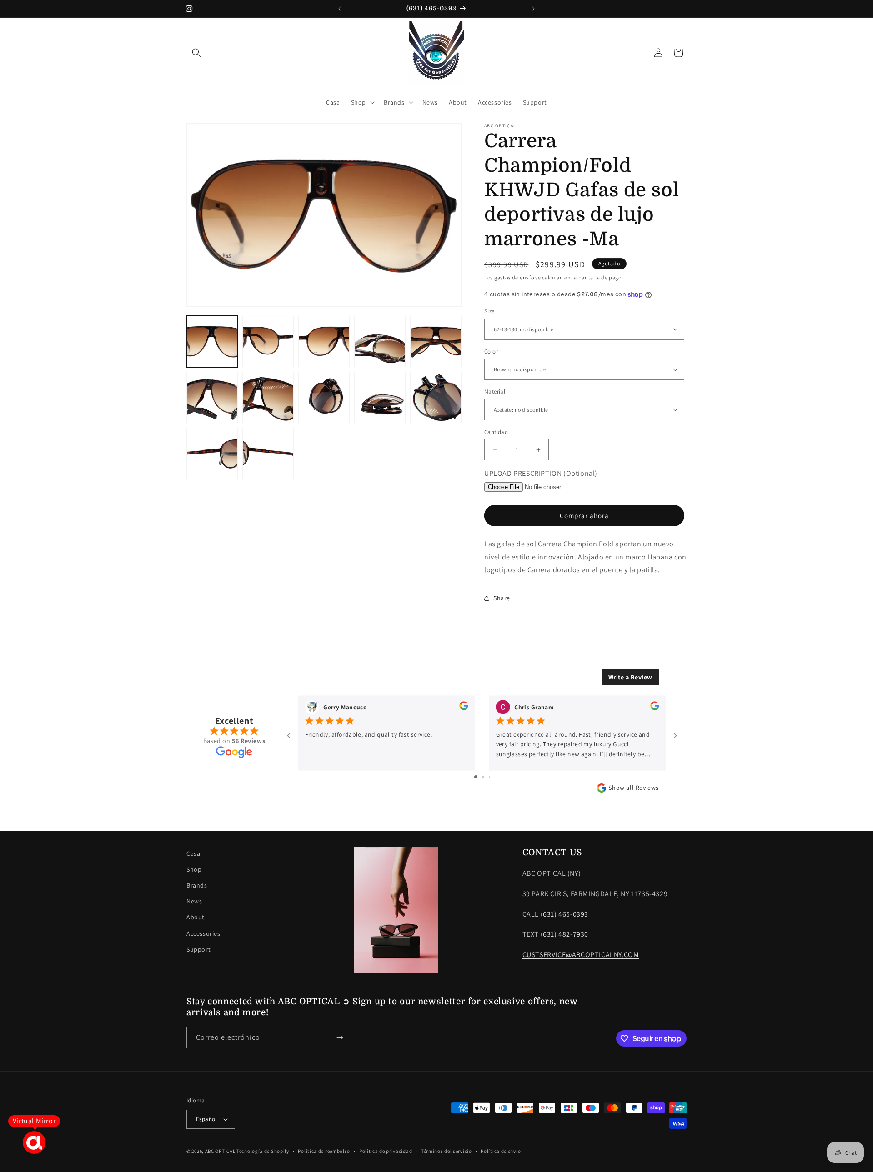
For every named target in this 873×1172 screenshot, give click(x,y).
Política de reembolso (324, 1151)
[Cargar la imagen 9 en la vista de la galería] (380, 397)
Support (198, 949)
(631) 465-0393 (564, 914)
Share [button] (501, 598)
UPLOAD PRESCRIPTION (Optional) (540, 473)
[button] (196, 53)
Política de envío (501, 1151)
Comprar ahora (584, 515)
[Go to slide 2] (483, 777)
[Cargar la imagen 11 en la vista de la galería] (212, 453)
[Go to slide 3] (489, 777)
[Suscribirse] (340, 1037)
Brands (196, 885)
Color (491, 351)
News (194, 901)
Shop (193, 869)
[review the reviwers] (463, 707)
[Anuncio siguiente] (533, 8)
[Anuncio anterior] (340, 8)
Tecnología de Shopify (262, 1151)
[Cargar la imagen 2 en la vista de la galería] (268, 341)
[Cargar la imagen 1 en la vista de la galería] (212, 341)
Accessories (203, 933)
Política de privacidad (385, 1151)
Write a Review (630, 677)
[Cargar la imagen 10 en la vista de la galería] (436, 397)
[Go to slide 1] (475, 776)
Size (489, 311)
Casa (193, 853)
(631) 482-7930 (564, 934)
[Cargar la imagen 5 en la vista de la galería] (436, 341)
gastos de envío (514, 277)
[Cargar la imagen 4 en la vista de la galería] (380, 341)
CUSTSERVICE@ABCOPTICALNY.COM (580, 954)
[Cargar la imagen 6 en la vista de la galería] (212, 397)
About (195, 917)
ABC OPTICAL (220, 1151)
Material (494, 391)
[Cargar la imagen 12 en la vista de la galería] (268, 453)
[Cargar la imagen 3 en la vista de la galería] (324, 341)
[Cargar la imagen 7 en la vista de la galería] (268, 397)
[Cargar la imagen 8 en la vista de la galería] (324, 397)
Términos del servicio (446, 1151)
